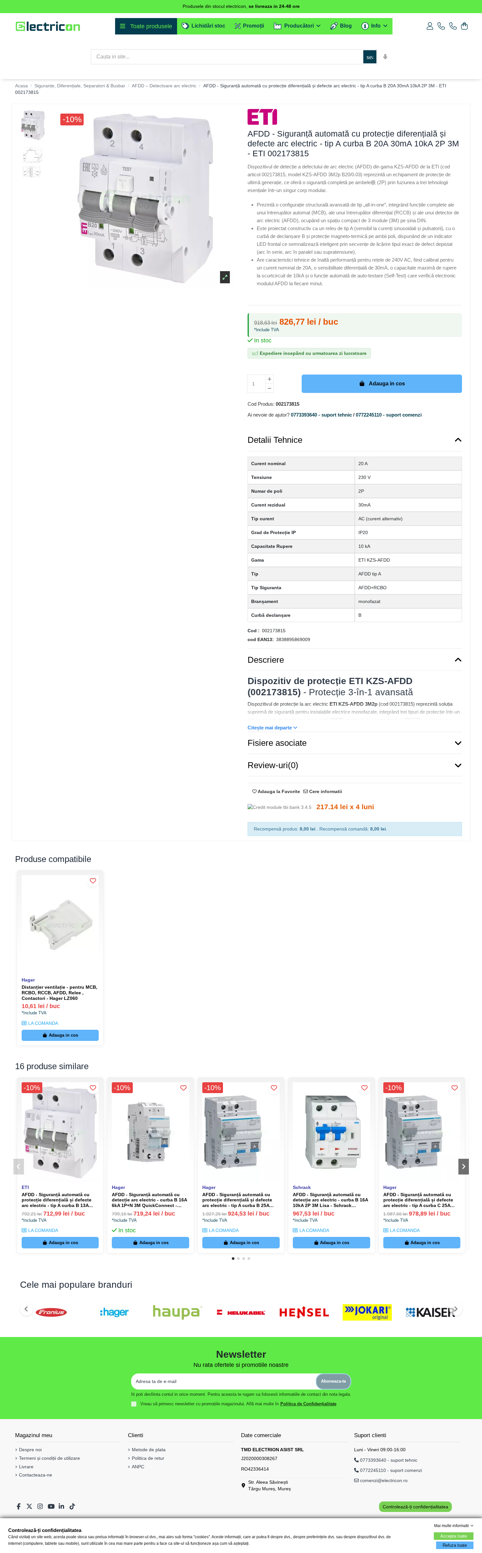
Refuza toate (455, 1545)
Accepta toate (453, 1536)
